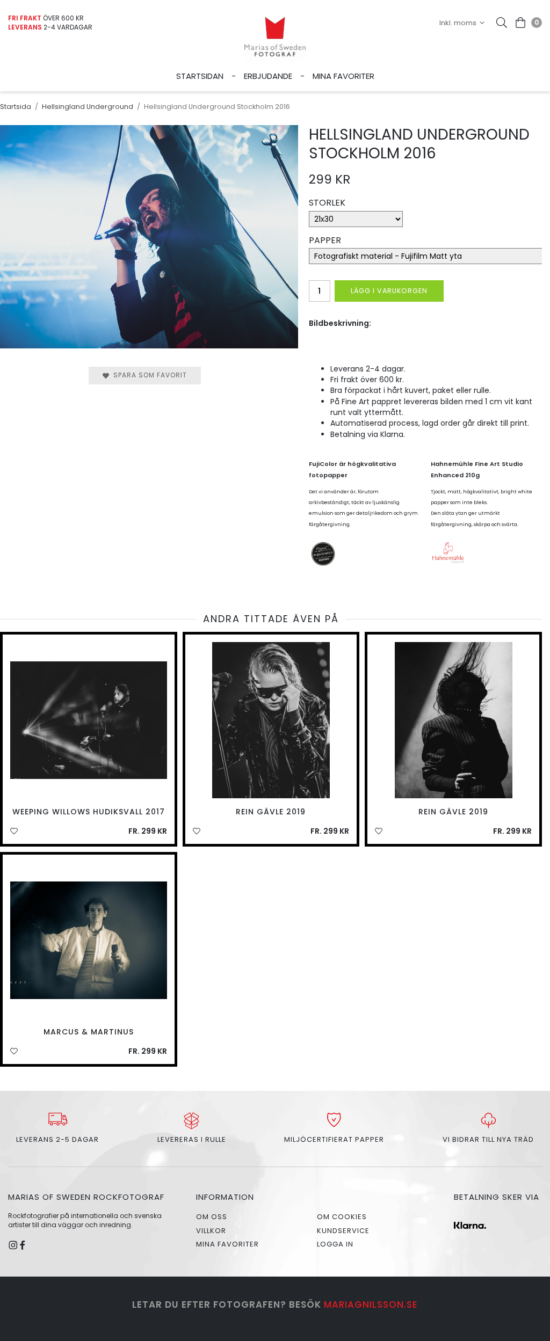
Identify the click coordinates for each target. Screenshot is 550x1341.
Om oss (211, 1217)
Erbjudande (268, 76)
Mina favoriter (343, 76)
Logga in (335, 1244)
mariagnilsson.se (371, 1304)
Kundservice (343, 1231)
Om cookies (342, 1217)
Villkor (211, 1231)
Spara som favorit (148, 375)
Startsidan (199, 76)
